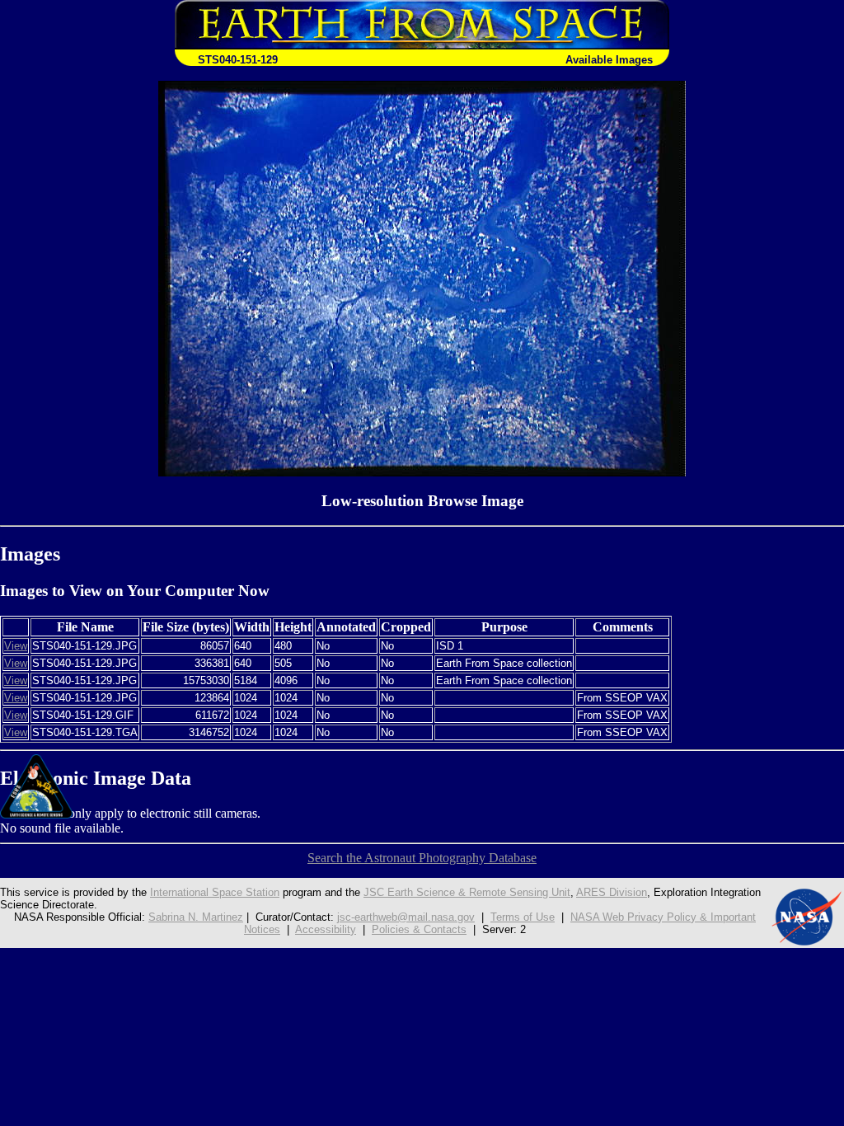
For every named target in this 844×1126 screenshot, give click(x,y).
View (15, 646)
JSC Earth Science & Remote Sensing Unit (466, 892)
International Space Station (214, 892)
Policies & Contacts (419, 929)
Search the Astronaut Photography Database (422, 858)
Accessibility (325, 929)
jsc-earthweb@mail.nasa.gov (406, 917)
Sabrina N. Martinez (195, 917)
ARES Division (611, 892)
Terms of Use (522, 917)
